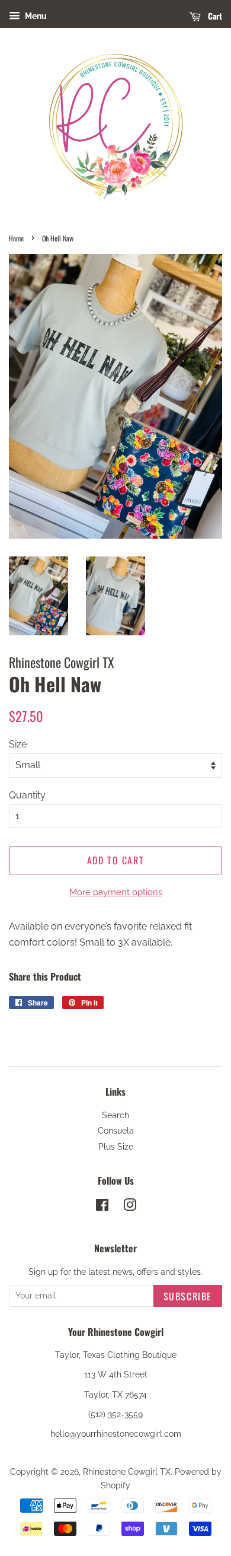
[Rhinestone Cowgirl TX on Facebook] (102, 1207)
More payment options (115, 892)
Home (16, 238)
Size (18, 744)
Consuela (116, 1130)
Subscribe (187, 1296)
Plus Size (115, 1146)
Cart (214, 15)
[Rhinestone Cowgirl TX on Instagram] (129, 1207)
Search (115, 1115)
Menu (35, 16)
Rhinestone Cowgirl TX (127, 1472)
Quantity (27, 795)
